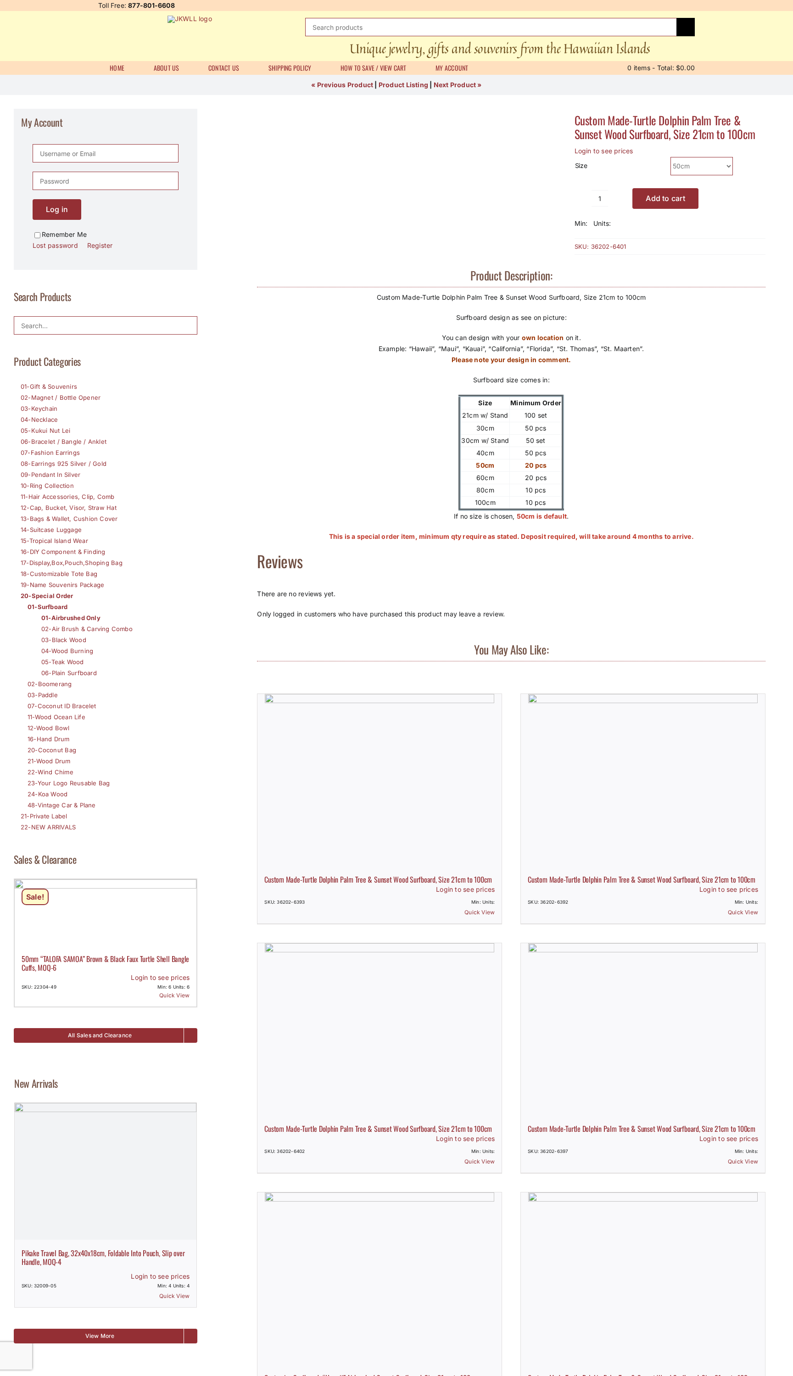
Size (581, 165)
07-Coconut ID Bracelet (62, 706)
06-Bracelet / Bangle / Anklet (63, 441)
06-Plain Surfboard (69, 673)
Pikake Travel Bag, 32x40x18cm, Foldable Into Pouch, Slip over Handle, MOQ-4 (103, 1257)
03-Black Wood (63, 639)
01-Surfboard (48, 606)
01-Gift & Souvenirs (49, 386)
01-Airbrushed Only (71, 617)
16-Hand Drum (49, 739)
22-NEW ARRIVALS (48, 827)
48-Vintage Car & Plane (62, 805)
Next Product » (458, 85)
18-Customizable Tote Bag (59, 573)
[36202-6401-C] (395, 114)
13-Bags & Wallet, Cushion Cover (69, 518)
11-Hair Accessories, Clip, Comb (68, 496)
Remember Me (64, 234)
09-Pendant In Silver (50, 474)
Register (100, 245)
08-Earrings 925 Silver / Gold (63, 463)
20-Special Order (47, 595)
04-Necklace (39, 419)
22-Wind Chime (50, 772)
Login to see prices (604, 151)
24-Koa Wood (47, 794)
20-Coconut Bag (52, 750)
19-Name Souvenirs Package (62, 584)
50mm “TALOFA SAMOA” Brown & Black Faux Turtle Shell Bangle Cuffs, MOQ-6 (105, 963)
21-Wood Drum (49, 761)
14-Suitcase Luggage (51, 529)
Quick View (479, 912)
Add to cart (665, 198)
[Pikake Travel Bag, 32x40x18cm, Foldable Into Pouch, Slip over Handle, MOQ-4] (105, 1171)
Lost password (55, 245)
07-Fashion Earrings (50, 452)
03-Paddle (43, 695)
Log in (57, 209)
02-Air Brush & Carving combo (87, 628)
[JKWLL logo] (190, 18)
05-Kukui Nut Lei (45, 430)
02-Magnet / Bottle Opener (61, 397)
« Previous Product (342, 85)
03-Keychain (39, 408)
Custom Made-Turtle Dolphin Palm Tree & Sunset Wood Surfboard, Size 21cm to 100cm (665, 127)
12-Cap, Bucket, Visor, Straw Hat (69, 507)
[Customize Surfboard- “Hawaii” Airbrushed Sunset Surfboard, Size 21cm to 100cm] (379, 1278)
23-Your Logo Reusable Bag (69, 783)
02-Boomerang (50, 684)
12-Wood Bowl (49, 728)
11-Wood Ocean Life (56, 717)
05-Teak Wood (62, 662)
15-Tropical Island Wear (54, 540)
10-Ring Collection (47, 485)
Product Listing (403, 85)
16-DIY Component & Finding (63, 551)
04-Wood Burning (67, 650)
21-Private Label (44, 816)
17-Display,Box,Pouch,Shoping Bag (72, 562)
